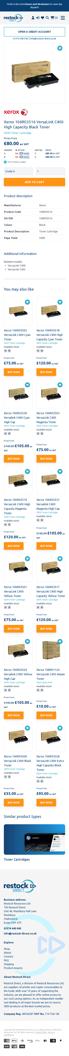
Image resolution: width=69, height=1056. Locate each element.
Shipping (9, 964)
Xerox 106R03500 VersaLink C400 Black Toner (17, 761)
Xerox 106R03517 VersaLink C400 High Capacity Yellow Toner (50, 591)
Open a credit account (34, 31)
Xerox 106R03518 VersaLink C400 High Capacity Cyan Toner (49, 335)
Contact (8, 956)
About (7, 952)
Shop (7, 948)
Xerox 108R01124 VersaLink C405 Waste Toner (50, 674)
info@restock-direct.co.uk (43, 38)
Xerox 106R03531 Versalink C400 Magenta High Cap (48, 504)
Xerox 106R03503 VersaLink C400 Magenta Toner (48, 417)
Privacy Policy (41, 1032)
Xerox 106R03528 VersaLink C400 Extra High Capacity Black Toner (50, 763)
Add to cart (34, 182)
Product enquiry (13, 968)
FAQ (6, 960)
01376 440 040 (20, 38)
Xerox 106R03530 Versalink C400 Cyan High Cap (17, 417)
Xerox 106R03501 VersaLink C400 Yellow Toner (15, 591)
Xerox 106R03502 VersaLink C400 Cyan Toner (17, 335)
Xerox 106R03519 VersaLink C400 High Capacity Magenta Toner (17, 506)
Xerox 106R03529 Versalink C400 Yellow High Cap (18, 674)
